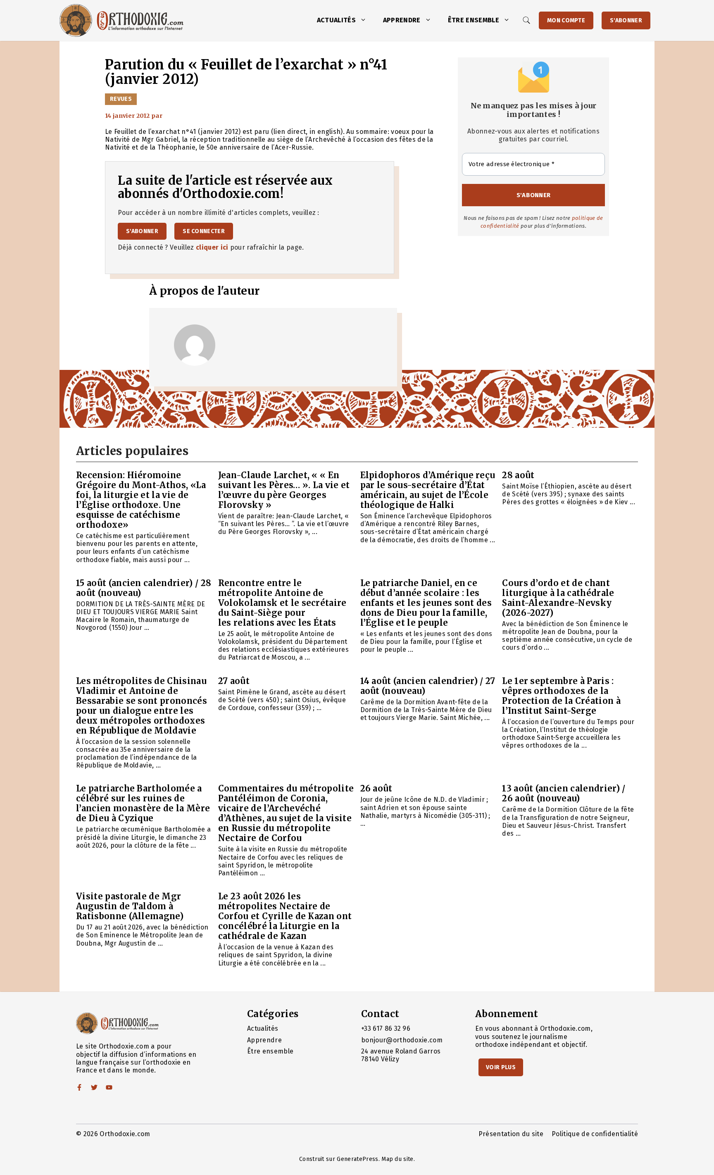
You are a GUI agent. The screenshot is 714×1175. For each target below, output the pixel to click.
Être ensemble (473, 20)
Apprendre (402, 20)
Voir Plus (501, 1067)
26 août (376, 788)
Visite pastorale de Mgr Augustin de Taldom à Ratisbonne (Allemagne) (129, 906)
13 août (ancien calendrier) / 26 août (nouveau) (563, 793)
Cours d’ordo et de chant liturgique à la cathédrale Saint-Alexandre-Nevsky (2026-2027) (558, 598)
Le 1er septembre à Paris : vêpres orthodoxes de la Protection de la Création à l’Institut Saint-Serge (561, 696)
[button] (365, 20)
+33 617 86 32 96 (385, 1028)
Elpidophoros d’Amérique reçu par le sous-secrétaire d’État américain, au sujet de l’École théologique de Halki (427, 490)
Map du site (397, 1159)
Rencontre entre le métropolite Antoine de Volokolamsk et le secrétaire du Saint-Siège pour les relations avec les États (282, 603)
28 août (518, 475)
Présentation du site (510, 1134)
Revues (121, 98)
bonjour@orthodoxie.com (402, 1040)
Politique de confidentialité (595, 1134)
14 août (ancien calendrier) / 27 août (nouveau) (427, 686)
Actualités (336, 20)
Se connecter (204, 231)
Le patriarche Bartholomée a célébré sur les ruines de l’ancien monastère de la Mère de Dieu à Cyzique (143, 803)
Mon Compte (566, 20)
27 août (234, 681)
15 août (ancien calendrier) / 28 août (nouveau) (143, 588)
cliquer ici (212, 247)
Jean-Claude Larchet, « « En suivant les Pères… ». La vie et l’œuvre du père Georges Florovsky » (284, 490)
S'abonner (626, 20)
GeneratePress (357, 1159)
